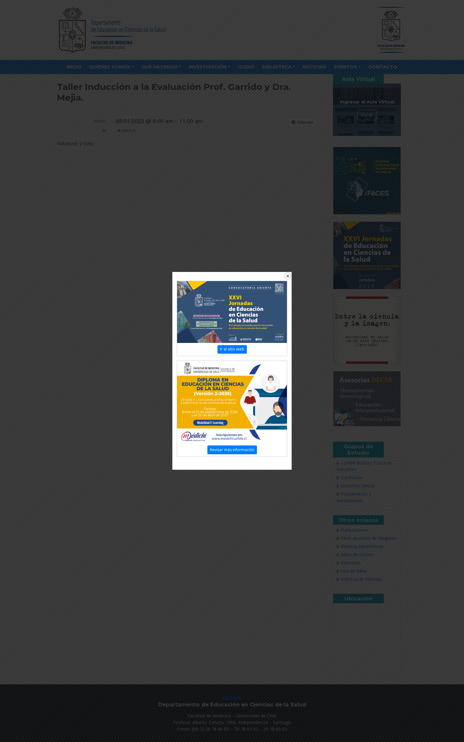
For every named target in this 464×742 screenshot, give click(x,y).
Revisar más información (232, 449)
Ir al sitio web (232, 349)
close (288, 276)
